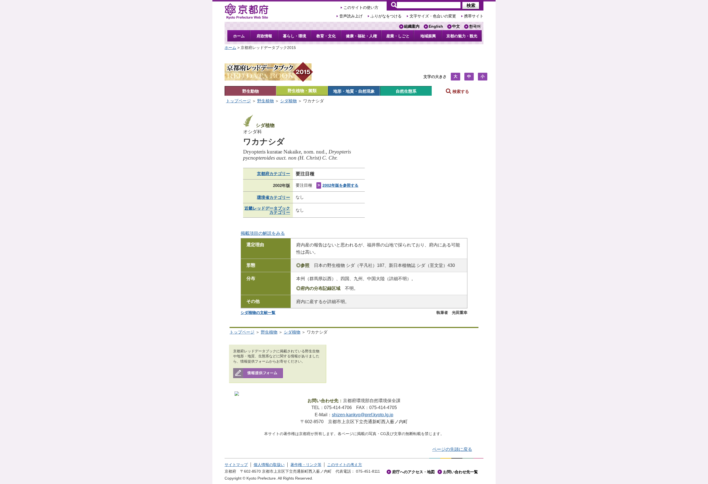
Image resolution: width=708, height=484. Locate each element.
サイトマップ (236, 464)
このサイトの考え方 (344, 464)
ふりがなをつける (386, 16)
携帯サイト (473, 16)
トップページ (238, 100)
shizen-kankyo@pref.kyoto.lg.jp (362, 414)
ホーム (230, 47)
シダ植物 (288, 100)
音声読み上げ (351, 16)
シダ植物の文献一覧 (258, 312)
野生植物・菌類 (302, 90)
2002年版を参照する (340, 185)
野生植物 (265, 100)
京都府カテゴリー (273, 173)
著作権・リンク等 (305, 464)
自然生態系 (406, 91)
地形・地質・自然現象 (354, 91)
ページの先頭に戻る (452, 449)
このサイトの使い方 (360, 8)
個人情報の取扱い (269, 464)
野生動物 (250, 91)
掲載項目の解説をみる (263, 233)
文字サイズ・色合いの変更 (433, 16)
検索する (460, 91)
